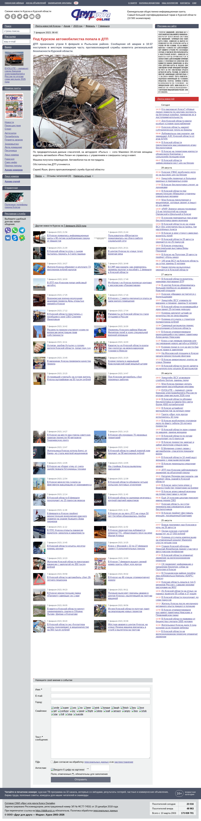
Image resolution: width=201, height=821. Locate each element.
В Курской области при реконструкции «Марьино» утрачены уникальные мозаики (176, 194)
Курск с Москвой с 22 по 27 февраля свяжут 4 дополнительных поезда (128, 547)
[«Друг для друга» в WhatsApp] (15, 230)
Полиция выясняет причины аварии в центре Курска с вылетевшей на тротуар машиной (130, 596)
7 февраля (104, 26)
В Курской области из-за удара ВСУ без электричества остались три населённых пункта (176, 227)
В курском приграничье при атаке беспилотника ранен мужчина (176, 219)
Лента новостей (165, 99)
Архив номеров (14, 169)
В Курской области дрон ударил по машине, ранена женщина (176, 431)
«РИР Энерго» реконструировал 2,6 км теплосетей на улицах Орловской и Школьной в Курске (176, 211)
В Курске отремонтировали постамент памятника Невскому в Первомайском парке (174, 612)
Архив (67, 26)
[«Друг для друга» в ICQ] (22, 238)
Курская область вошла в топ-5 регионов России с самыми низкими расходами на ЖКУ (176, 585)
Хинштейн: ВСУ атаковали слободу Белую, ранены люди (173, 379)
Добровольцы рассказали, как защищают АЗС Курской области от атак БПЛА (175, 136)
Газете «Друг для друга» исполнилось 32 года (172, 415)
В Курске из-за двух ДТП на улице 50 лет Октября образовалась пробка (128, 514)
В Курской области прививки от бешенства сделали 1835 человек (175, 620)
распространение (123, 762)
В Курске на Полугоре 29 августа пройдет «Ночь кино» (176, 255)
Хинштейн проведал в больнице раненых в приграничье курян (176, 179)
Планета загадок (14, 139)
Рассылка (10, 36)
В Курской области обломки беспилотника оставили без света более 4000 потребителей (174, 402)
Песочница (11, 150)
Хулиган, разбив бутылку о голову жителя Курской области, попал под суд (69, 346)
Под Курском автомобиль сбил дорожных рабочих (125, 378)
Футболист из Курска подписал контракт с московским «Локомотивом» (130, 284)
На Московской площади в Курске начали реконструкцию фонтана (177, 354)
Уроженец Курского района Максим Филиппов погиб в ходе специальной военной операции (128, 332)
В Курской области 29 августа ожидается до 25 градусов (175, 240)
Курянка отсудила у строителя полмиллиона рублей (175, 320)
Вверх (38, 176)
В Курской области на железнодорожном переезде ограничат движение (177, 634)
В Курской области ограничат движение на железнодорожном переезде (174, 558)
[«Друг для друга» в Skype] (15, 238)
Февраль (90, 26)
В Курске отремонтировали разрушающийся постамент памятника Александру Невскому (177, 334)
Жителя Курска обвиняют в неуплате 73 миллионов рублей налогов (69, 268)
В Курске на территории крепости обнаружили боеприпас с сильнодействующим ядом (177, 154)
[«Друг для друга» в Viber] (8, 230)
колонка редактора (149, 2)
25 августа (166, 520)
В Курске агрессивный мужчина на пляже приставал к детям (176, 492)
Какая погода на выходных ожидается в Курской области (173, 268)
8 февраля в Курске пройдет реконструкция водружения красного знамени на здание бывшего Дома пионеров (67, 517)
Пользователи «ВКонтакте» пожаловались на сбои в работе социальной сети (125, 238)
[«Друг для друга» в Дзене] (25, 16)
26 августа (166, 373)
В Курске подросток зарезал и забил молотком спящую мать (175, 443)
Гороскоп (9, 159)
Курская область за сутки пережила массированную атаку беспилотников (173, 507)
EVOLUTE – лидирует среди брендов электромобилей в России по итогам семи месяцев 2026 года (176, 393)
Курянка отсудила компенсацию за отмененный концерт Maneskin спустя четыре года (176, 540)
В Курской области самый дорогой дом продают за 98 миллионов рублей (129, 452)
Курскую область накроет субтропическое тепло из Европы (174, 128)
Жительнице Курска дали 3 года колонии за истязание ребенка (176, 626)
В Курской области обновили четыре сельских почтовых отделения (128, 483)
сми (194, 2)
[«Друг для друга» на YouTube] (32, 16)
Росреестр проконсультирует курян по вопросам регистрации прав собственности (68, 332)
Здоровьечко (12, 144)
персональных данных (96, 762)
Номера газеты (13, 88)
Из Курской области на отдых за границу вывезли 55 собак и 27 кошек (176, 592)
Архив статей (12, 181)
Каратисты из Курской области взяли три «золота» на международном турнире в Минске (128, 348)
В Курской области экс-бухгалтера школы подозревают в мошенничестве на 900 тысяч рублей (68, 627)
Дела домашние (13, 147)
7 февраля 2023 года (75, 225)
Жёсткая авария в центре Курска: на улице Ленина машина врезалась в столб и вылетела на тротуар (128, 627)
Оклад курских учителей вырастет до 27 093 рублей (172, 532)
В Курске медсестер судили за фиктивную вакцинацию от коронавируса (69, 483)
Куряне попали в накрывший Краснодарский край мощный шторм (127, 362)
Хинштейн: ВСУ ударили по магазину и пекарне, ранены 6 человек (176, 301)
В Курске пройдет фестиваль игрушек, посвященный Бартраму (174, 514)
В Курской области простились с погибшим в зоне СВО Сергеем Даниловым (65, 317)
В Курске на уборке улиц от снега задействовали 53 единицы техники (66, 467)
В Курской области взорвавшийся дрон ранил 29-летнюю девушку (177, 308)
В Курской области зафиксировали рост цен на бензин (175, 161)
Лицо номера (12, 154)
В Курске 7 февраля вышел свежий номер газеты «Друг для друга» (127, 563)
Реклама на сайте (167, 26)
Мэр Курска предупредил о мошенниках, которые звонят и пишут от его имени (176, 202)
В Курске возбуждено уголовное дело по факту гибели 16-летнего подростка (176, 423)
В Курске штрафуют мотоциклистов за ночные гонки (173, 409)
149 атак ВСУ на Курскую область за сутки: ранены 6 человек (177, 262)
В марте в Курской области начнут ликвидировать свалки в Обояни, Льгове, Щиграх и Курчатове (65, 611)
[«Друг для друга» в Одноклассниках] (13, 16)
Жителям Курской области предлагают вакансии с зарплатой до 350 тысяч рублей (68, 564)
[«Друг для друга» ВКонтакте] (7, 16)
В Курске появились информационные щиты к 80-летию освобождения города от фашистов (68, 238)
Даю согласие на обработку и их (93, 762)
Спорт (8, 128)
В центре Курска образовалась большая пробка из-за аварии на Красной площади (175, 288)
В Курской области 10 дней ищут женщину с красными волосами (176, 458)
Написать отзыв (82, 176)
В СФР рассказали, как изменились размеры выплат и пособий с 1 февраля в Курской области (130, 270)
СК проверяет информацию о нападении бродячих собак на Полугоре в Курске (174, 567)
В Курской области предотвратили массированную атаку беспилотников (176, 145)
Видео (8, 47)
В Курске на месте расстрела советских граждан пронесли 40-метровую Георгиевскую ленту (69, 438)
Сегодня (165, 105)
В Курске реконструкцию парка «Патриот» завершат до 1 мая (64, 594)
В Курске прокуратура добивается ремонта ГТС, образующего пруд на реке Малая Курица (130, 533)
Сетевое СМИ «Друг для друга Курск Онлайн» (30, 803)
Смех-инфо (11, 162)
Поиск (8, 26)
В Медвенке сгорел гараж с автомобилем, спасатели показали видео (174, 451)
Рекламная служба (15, 213)
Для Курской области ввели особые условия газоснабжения (174, 122)
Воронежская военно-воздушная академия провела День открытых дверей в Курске (65, 301)
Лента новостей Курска (47, 26)
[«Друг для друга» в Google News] (38, 16)
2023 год (77, 26)
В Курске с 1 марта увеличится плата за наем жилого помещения (130, 299)
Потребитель (12, 136)
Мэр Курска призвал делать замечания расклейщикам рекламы (175, 385)
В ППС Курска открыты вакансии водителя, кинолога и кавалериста (65, 531)
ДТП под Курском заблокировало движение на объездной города (176, 471)
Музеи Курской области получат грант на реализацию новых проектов (128, 610)
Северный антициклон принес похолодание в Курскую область (175, 326)
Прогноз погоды (13, 165)
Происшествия (13, 125)
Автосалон (10, 133)
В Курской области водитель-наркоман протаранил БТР (174, 280)
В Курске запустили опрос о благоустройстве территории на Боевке (177, 486)
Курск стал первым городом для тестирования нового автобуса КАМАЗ (177, 342)
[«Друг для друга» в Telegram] (19, 16)
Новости (9, 122)
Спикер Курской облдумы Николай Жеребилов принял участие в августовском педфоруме (177, 549)
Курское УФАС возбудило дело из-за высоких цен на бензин (176, 173)
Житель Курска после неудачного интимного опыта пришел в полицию (177, 604)
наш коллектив (170, 2)
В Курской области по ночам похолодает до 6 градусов (174, 437)
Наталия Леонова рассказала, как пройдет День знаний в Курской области (177, 479)
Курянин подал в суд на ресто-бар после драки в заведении (177, 348)
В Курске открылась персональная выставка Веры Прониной (172, 248)
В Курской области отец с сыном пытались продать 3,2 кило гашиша (66, 252)
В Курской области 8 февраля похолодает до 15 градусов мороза (66, 499)
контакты (185, 2)
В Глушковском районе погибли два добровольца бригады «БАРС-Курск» (175, 576)
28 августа (166, 167)
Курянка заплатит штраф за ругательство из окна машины (174, 314)
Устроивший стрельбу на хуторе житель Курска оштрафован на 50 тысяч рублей (69, 378)
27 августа (166, 274)
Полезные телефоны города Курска (16, 206)
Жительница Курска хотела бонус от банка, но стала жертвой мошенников (67, 452)
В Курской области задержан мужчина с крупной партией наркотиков (129, 499)
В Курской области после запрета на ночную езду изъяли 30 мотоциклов (177, 367)
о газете (132, 2)
